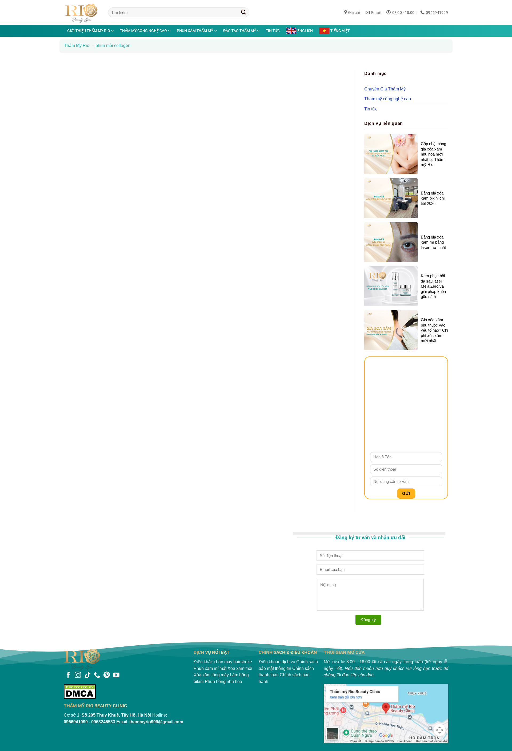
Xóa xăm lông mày (211, 675)
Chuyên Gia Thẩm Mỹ (385, 88)
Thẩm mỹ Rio (76, 45)
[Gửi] (243, 12)
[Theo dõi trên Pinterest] (106, 675)
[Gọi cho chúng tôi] (97, 675)
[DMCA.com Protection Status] (126, 691)
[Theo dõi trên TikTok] (87, 675)
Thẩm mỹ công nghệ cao (143, 31)
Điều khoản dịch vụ (277, 661)
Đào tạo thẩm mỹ (239, 31)
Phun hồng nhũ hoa (223, 681)
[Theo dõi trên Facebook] (68, 675)
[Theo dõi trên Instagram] (78, 675)
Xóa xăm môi (239, 668)
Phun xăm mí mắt (210, 668)
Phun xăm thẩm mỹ (195, 31)
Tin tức (273, 31)
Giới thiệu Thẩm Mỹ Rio (88, 31)
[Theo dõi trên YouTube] (116, 675)
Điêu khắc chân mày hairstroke (223, 661)
